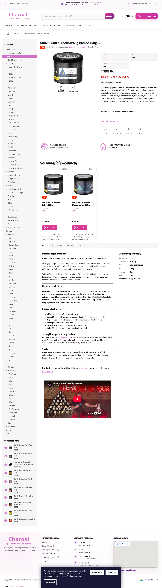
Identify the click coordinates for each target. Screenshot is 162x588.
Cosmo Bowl (14, 245)
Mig (10, 349)
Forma (11, 314)
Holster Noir (14, 126)
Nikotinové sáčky (13, 227)
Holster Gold (14, 122)
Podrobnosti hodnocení (77, 47)
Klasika (11, 234)
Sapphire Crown (14, 154)
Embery (12, 287)
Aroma (11, 335)
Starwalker (12, 199)
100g (11, 70)
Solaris (11, 304)
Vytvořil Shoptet (151, 580)
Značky (8, 433)
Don (10, 325)
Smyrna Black (14, 175)
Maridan (11, 143)
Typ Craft (12, 374)
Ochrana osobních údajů (50, 557)
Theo (10, 203)
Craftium (11, 98)
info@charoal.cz (84, 552)
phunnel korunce (64, 337)
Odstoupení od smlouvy (50, 550)
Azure (10, 63)
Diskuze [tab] (70, 245)
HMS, (74, 337)
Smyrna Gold (14, 178)
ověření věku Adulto (22, 586)
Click (10, 423)
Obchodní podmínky (49, 546)
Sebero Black (14, 164)
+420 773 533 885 (85, 545)
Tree (11, 388)
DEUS (10, 105)
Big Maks (12, 241)
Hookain (11, 130)
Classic (12, 384)
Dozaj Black (13, 116)
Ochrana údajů (86, 5)
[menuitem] (7, 25)
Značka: (94, 47)
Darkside (11, 102)
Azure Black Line (15, 67)
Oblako (12, 262)
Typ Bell (12, 416)
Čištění (11, 367)
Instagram (45, 561)
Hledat (109, 16)
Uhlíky (8, 430)
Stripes (12, 405)
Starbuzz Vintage (16, 192)
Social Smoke (13, 182)
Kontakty (45, 542)
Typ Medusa (13, 412)
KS (10, 321)
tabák (53, 291)
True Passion (13, 217)
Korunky (9, 231)
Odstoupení (69, 5)
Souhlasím (112, 572)
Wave (11, 381)
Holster (11, 119)
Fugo (11, 252)
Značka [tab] (81, 245)
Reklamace (77, 5)
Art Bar (12, 280)
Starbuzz (11, 185)
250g (11, 74)
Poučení (95, 5)
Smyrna (11, 171)
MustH (10, 147)
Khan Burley (13, 136)
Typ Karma (13, 419)
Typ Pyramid (14, 409)
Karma (11, 342)
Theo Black (13, 210)
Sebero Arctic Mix (16, 168)
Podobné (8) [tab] (57, 245)
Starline (11, 196)
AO (10, 238)
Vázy (7, 363)
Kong (11, 259)
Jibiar (10, 133)
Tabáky (9, 56)
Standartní (12, 370)
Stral (10, 224)
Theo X (11, 213)
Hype (11, 255)
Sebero (11, 157)
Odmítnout (97, 572)
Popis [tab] (44, 245)
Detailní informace (108, 121)
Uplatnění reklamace (49, 553)
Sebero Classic (14, 161)
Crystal (12, 377)
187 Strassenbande (16, 60)
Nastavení (50, 582)
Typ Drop (12, 391)
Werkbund (13, 269)
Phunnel (11, 273)
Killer (10, 332)
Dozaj (10, 109)
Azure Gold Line (15, 77)
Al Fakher (12, 88)
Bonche (11, 95)
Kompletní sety (14, 53)
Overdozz (12, 150)
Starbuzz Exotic (15, 189)
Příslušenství (11, 426)
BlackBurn (12, 91)
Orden (11, 266)
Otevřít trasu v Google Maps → (125, 570)
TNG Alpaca (13, 220)
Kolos (11, 328)
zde (79, 576)
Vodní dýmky (11, 49)
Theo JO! (12, 206)
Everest (12, 140)
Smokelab (13, 301)
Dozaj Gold (13, 112)
